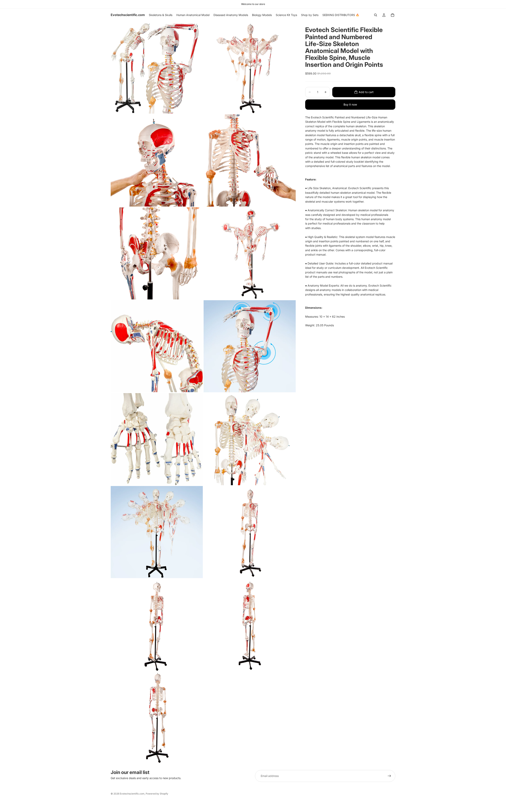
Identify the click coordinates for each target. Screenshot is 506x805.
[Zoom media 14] (250, 625)
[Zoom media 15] (157, 718)
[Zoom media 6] (250, 253)
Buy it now (350, 104)
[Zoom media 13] (157, 625)
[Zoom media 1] (157, 68)
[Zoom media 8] (250, 346)
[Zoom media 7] (157, 346)
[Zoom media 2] (250, 68)
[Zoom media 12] (250, 532)
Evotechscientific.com (132, 793)
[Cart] (392, 15)
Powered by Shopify (157, 793)
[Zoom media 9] (157, 439)
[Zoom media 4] (250, 160)
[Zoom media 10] (250, 439)
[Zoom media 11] (157, 532)
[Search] (375, 15)
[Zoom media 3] (157, 160)
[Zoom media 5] (157, 253)
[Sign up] (389, 776)
